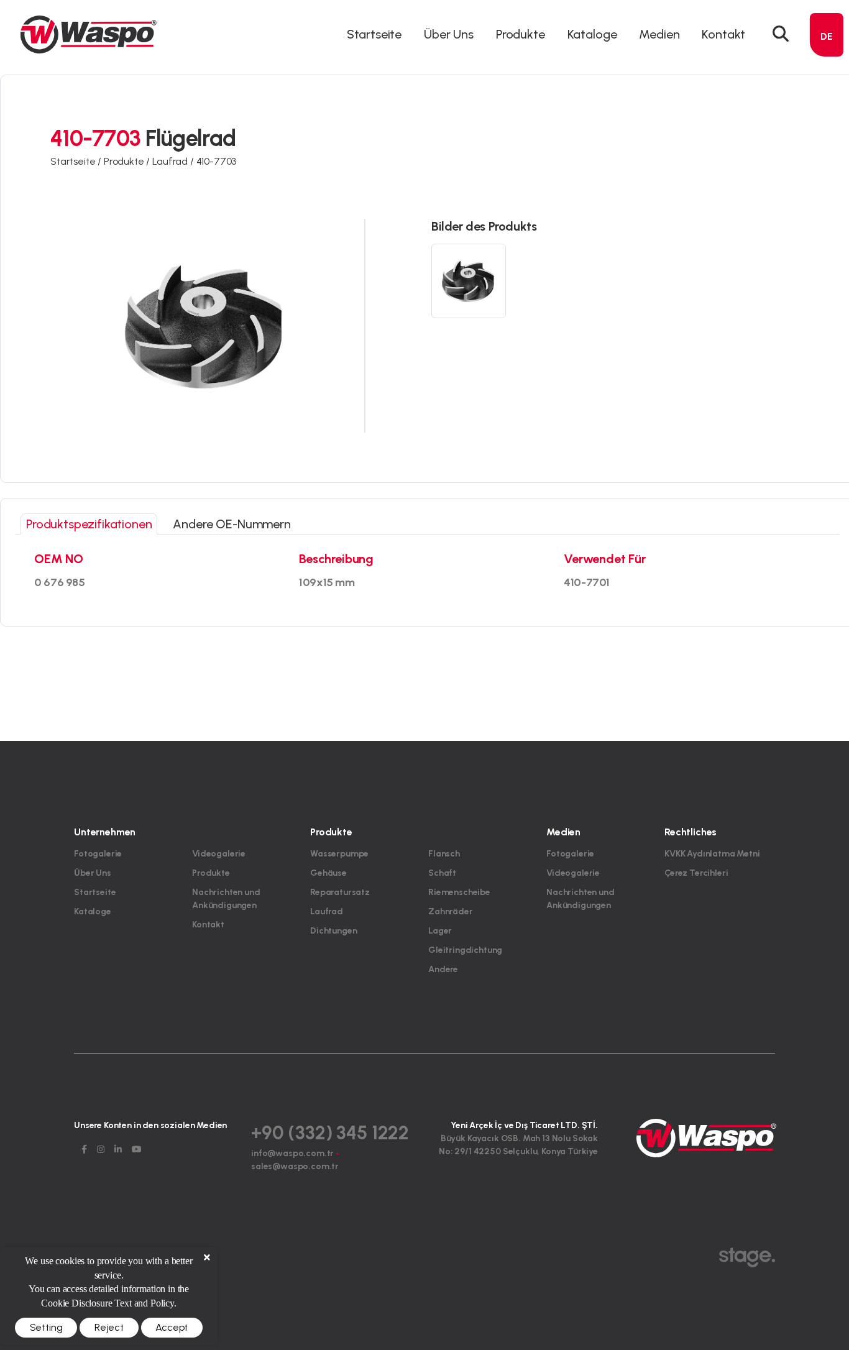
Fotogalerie (98, 853)
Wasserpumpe (339, 853)
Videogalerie (219, 853)
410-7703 (216, 161)
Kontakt (723, 34)
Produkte (211, 873)
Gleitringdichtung (465, 950)
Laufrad (326, 911)
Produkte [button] (520, 34)
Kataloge (592, 34)
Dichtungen (333, 930)
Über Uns (449, 34)
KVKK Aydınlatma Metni (712, 853)
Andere (443, 969)
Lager (440, 930)
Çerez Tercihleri (696, 873)
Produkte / (128, 161)
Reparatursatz (340, 892)
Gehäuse (328, 873)
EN (826, 82)
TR (826, 60)
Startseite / (77, 161)
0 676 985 (59, 582)
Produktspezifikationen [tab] (89, 524)
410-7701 (587, 582)
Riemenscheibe (459, 892)
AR (826, 105)
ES (827, 127)
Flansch (444, 853)
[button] (780, 34)
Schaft (442, 873)
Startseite (374, 34)
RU (826, 149)
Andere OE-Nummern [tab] (231, 524)
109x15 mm (327, 582)
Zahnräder (450, 911)
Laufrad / (174, 161)
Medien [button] (659, 34)
